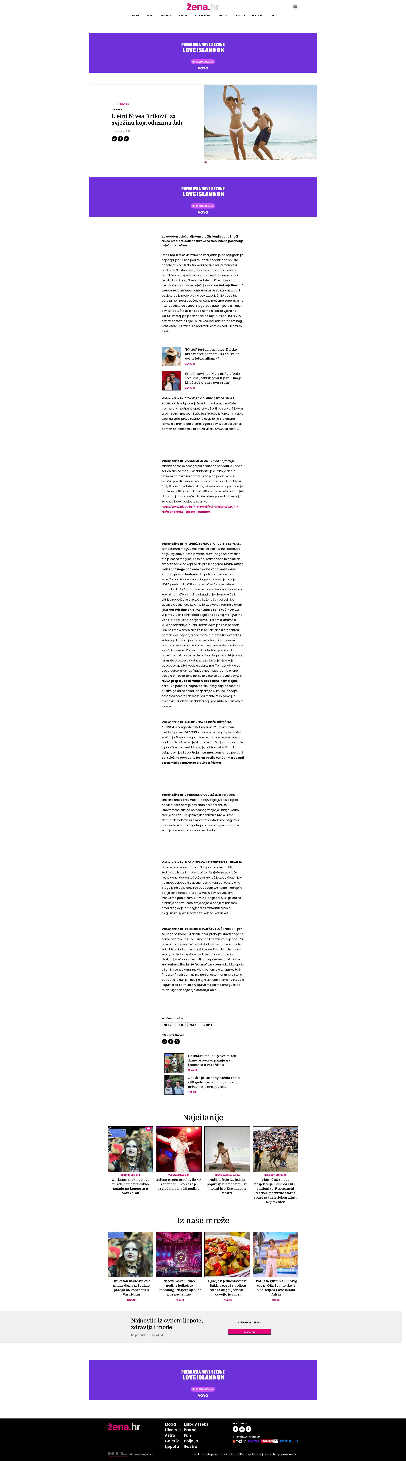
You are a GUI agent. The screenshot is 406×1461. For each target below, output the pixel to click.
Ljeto (180, 1024)
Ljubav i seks (203, 15)
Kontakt (196, 1454)
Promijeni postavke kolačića (282, 1454)
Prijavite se (249, 1331)
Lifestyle (239, 15)
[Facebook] (121, 141)
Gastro (183, 15)
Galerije (166, 15)
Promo (190, 1429)
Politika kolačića (235, 1454)
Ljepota (222, 15)
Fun (271, 15)
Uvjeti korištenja (255, 1454)
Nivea (193, 1024)
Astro (150, 15)
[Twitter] (126, 141)
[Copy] (115, 141)
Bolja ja (257, 15)
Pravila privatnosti (213, 1454)
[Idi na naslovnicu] (203, 10)
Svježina (207, 1024)
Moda (136, 15)
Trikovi (168, 1024)
